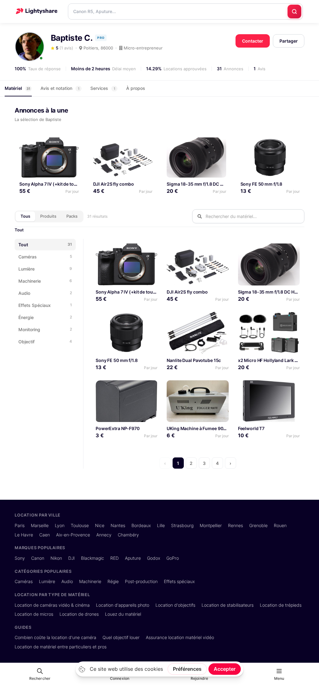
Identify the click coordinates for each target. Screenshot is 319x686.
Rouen (280, 525)
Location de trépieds (281, 605)
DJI (71, 558)
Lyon (59, 525)
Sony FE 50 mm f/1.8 (261, 184)
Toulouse (80, 525)
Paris (20, 525)
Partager (288, 41)
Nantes (118, 525)
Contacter (252, 41)
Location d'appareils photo (122, 605)
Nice (99, 525)
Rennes (235, 525)
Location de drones (79, 614)
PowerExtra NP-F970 (118, 428)
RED (114, 558)
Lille (161, 525)
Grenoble (258, 525)
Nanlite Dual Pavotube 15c (194, 360)
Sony (20, 558)
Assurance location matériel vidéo (180, 637)
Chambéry (128, 534)
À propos (135, 88)
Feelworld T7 (251, 428)
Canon (37, 558)
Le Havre (24, 534)
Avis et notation (59, 88)
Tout (19, 229)
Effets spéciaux (179, 581)
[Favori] (71, 144)
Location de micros (34, 614)
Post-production (141, 581)
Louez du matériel (123, 614)
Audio (67, 581)
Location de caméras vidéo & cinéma (52, 605)
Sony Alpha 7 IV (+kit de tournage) (55, 184)
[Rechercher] (294, 11)
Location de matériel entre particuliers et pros (61, 646)
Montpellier (211, 525)
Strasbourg (182, 525)
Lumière (47, 581)
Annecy (104, 534)
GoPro (172, 558)
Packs (72, 216)
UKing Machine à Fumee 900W (198, 428)
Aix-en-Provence (73, 534)
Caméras (24, 581)
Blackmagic (92, 558)
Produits (48, 216)
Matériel (17, 88)
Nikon (56, 558)
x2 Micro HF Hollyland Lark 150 (270, 360)
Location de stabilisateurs (228, 605)
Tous (25, 216)
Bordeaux (141, 525)
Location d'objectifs (175, 605)
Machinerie (90, 581)
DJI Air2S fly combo (113, 184)
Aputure (133, 558)
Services (102, 88)
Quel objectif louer (121, 637)
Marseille (40, 525)
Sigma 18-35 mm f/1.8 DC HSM (198, 184)
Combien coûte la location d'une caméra (55, 637)
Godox (153, 558)
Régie (113, 581)
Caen (44, 534)
